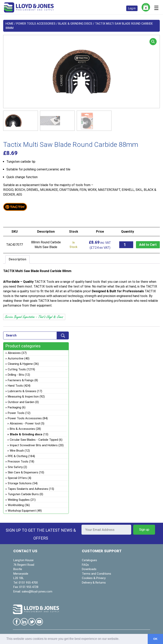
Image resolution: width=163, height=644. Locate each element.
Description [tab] (17, 259)
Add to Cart (148, 245)
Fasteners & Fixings (21, 380)
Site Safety (15, 467)
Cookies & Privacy (94, 578)
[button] (153, 41)
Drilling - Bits (16, 374)
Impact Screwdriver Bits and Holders (34, 445)
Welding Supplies (19, 500)
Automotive (15, 358)
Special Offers (17, 478)
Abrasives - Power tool (25, 423)
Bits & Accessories (22, 429)
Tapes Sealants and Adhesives (28, 489)
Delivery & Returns (94, 582)
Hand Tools (15, 385)
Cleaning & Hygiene (20, 364)
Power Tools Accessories (35, 23)
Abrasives (14, 353)
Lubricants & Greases (22, 391)
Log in (132, 8)
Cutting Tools (17, 369)
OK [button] (155, 638)
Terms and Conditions (96, 573)
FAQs (85, 565)
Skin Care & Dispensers (23, 472)
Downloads (89, 569)
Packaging (14, 407)
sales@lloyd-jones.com (37, 591)
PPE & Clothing (17, 456)
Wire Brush (17, 450)
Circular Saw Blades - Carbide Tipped (34, 439)
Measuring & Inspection (23, 396)
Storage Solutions (20, 483)
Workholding (16, 505)
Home (10, 23)
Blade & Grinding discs (75, 23)
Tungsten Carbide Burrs (23, 494)
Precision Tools (18, 461)
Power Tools (16, 413)
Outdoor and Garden (21, 402)
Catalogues (89, 560)
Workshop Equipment (22, 510)
